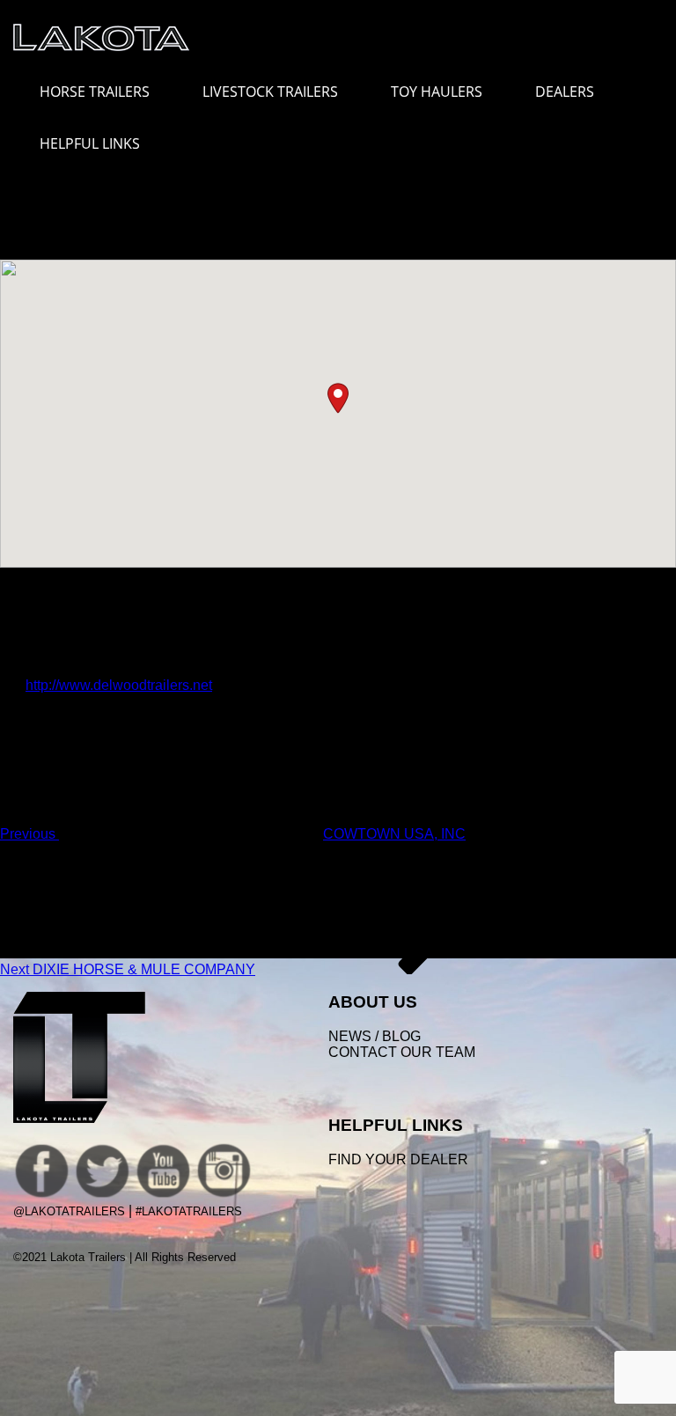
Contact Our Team (401, 1052)
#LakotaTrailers (189, 1211)
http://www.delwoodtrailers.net (119, 685)
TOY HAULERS (436, 91)
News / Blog (374, 1036)
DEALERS (564, 91)
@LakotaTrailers (69, 1211)
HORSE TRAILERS (95, 91)
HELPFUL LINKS (90, 143)
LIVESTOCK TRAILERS (270, 91)
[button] (338, 398)
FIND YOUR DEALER (398, 1159)
